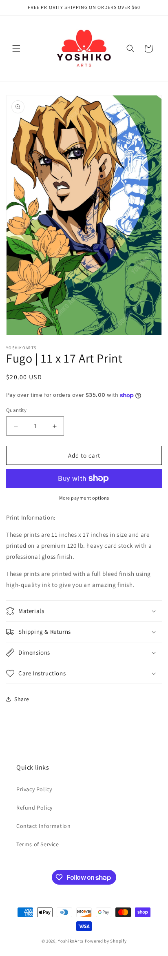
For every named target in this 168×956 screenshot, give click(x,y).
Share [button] (21, 699)
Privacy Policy (34, 789)
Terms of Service (37, 844)
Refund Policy (34, 807)
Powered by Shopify (106, 941)
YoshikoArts (71, 941)
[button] (16, 49)
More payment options (84, 498)
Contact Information (43, 826)
